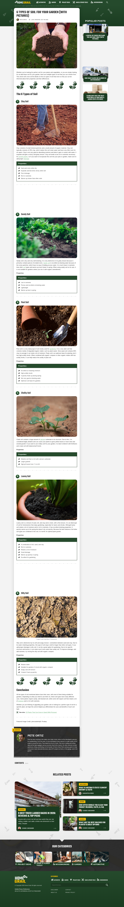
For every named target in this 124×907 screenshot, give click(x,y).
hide (26, 763)
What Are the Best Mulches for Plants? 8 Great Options (92, 823)
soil (24, 267)
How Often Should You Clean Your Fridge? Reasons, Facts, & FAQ (93, 806)
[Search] (107, 885)
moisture (21, 701)
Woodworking (98, 2)
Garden (54, 2)
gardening (53, 349)
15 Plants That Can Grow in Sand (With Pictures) (41, 712)
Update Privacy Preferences (22, 889)
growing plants (23, 156)
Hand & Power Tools (82, 2)
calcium (42, 439)
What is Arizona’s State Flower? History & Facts (93, 788)
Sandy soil (46, 263)
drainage (26, 159)
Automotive (42, 2)
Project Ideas (66, 2)
